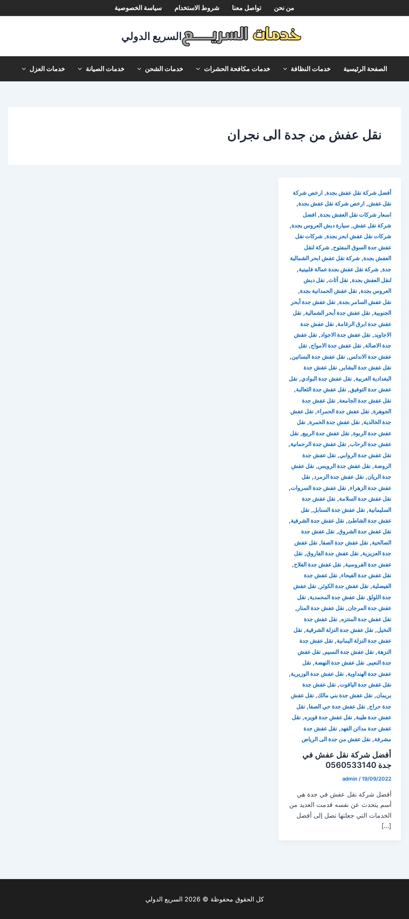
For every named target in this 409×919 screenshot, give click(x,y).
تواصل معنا (246, 7)
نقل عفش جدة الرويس (344, 465)
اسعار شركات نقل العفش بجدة (355, 214)
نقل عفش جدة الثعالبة (321, 389)
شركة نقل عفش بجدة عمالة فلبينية (339, 269)
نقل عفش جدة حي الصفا (337, 706)
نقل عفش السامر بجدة (365, 301)
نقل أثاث (338, 279)
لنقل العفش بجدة (371, 279)
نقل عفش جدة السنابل (339, 509)
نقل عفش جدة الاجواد (346, 334)
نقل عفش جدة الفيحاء (366, 575)
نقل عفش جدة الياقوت (365, 684)
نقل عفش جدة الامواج (336, 345)
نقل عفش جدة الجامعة (365, 400)
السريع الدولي (151, 36)
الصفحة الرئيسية (365, 68)
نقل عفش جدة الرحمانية (318, 443)
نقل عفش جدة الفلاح (317, 564)
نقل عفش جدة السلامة (365, 498)
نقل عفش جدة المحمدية (337, 597)
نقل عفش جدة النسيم (349, 651)
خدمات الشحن (164, 68)
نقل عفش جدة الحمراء (343, 411)
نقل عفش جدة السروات (318, 487)
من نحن (284, 7)
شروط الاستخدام (197, 7)
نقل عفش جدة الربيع (325, 433)
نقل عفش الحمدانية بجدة (328, 290)
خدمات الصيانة (105, 68)
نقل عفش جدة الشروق (364, 531)
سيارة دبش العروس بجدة (320, 225)
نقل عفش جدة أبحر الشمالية (337, 312)
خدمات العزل (47, 68)
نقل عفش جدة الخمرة (334, 421)
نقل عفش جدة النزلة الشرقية (339, 629)
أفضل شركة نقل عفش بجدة (358, 192)
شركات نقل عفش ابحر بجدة (358, 236)
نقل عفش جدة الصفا (344, 542)
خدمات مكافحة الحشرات (237, 68)
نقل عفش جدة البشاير (366, 367)
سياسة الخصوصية (138, 7)
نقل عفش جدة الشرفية (317, 520)
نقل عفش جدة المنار (320, 607)
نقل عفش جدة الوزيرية (317, 673)
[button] (287, 69)
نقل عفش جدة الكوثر (344, 585)
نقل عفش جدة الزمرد (339, 476)
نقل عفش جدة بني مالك (345, 695)
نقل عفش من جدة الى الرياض (336, 739)
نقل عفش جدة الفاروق (332, 553)
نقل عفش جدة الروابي (365, 455)
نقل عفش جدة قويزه (328, 717)
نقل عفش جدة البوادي (326, 378)
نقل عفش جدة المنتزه (366, 618)
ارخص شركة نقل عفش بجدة (331, 203)
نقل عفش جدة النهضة (340, 662)
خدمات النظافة (311, 68)
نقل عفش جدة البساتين (318, 356)
